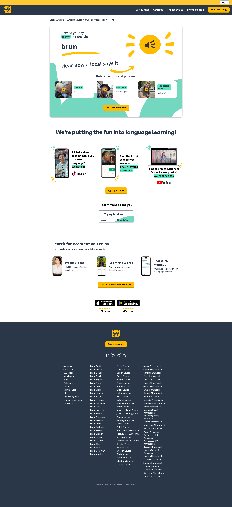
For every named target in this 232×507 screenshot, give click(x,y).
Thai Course (122, 454)
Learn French (96, 383)
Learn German (96, 386)
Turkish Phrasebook (152, 469)
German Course (124, 386)
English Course (123, 379)
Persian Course (124, 423)
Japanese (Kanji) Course (127, 410)
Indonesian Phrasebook (154, 403)
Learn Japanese (97, 410)
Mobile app (68, 376)
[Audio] (150, 44)
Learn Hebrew (96, 393)
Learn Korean (96, 413)
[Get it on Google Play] (128, 303)
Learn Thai (95, 444)
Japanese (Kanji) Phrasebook (150, 411)
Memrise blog (195, 9)
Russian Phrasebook (152, 447)
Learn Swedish (57, 20)
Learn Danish (96, 373)
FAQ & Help (68, 373)
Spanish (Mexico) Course (128, 440)
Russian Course (124, 437)
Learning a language (72, 400)
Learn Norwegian (98, 417)
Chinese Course (124, 369)
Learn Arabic (96, 366)
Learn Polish (96, 423)
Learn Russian (96, 430)
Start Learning (219, 9)
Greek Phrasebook (151, 389)
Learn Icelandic (97, 400)
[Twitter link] (113, 355)
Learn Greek (95, 389)
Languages (142, 9)
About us (67, 366)
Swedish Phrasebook (95, 20)
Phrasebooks (175, 9)
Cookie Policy (130, 484)
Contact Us (68, 369)
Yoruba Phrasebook (152, 476)
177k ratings (104, 311)
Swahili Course (123, 447)
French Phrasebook (152, 383)
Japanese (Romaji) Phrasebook (151, 417)
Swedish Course (74, 20)
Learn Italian (96, 406)
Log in (225, 2)
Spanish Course (124, 444)
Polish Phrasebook (152, 432)
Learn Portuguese (98, 427)
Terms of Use (102, 484)
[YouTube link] (119, 355)
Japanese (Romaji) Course (128, 413)
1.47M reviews (128, 311)
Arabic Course (123, 366)
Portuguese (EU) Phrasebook (150, 442)
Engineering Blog (71, 396)
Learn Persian (96, 420)
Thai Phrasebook (151, 466)
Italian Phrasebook (152, 406)
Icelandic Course (124, 400)
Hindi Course (122, 396)
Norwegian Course (125, 420)
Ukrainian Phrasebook (153, 473)
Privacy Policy (116, 484)
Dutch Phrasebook (151, 376)
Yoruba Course (123, 464)
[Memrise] (7, 10)
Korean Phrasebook (152, 421)
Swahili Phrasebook (152, 459)
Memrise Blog (69, 389)
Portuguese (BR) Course (128, 430)
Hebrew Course (124, 393)
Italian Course (123, 406)
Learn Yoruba (96, 454)
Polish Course (123, 427)
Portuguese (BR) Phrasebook (150, 436)
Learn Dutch (95, 376)
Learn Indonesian (98, 403)
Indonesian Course (125, 403)
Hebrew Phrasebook (152, 393)
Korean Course (123, 417)
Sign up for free (116, 190)
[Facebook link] (107, 355)
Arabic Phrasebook (152, 366)
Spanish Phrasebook (152, 456)
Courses (158, 9)
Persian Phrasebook (152, 428)
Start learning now (116, 107)
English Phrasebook (152, 379)
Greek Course (123, 389)
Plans (65, 379)
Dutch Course (123, 376)
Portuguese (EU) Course (128, 434)
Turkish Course (124, 457)
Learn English (96, 379)
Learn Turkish (96, 447)
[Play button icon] (63, 89)
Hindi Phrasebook (151, 396)
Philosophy (68, 383)
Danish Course (123, 373)
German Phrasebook (152, 386)
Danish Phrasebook (152, 373)
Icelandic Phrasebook (153, 400)
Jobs (65, 393)
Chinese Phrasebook (152, 369)
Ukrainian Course (125, 461)
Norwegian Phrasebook (154, 425)
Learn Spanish (96, 434)
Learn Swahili (96, 437)
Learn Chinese (96, 369)
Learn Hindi (95, 396)
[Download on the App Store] (105, 303)
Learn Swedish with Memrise (116, 284)
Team (66, 386)
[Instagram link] (125, 355)
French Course (123, 383)
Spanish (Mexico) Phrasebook (151, 451)
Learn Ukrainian (97, 450)
